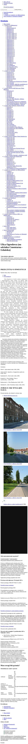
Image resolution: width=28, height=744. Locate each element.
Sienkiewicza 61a (11, 143)
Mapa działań (7, 24)
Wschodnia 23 (10, 112)
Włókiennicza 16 (11, 54)
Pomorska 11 (10, 107)
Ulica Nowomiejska (11, 125)
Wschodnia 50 (10, 58)
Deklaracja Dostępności (9, 724)
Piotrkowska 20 (10, 218)
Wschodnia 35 (10, 115)
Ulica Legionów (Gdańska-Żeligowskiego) (17, 192)
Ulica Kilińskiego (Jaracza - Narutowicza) (16, 103)
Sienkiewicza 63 (10, 144)
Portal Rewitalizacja (8, 12)
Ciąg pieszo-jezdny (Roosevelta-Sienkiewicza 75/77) (14, 166)
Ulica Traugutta (10, 83)
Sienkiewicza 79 (10, 164)
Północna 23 (9, 109)
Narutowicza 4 (10, 72)
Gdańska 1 (9, 171)
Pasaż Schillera (10, 149)
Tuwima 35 (9, 93)
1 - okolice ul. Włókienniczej (10, 25)
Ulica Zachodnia (10, 135)
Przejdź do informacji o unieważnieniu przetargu (12, 610)
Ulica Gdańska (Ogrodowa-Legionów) (16, 196)
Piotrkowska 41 (10, 222)
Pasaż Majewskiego (11, 62)
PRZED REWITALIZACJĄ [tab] (10, 395)
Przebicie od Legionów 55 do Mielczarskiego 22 (14, 186)
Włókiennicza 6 (10, 45)
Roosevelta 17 (10, 160)
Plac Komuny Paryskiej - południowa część (17, 155)
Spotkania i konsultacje (9, 708)
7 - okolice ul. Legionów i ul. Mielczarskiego (14, 15)
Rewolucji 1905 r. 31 (12, 38)
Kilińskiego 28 (10, 30)
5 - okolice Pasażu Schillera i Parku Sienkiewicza (15, 136)
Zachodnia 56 (10, 117)
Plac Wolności (10, 120)
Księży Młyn (7, 226)
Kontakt (5, 725)
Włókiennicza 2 (10, 40)
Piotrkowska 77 (10, 74)
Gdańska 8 (9, 199)
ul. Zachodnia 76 (8, 235)
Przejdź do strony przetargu (7, 585)
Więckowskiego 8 (11, 224)
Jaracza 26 (9, 26)
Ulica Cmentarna (11, 191)
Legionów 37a (10, 172)
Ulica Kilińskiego (11, 65)
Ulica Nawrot (10, 147)
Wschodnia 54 (10, 61)
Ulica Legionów (10, 124)
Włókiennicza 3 (10, 41)
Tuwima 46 (9, 95)
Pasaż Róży (9, 121)
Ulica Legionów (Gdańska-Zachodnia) (16, 210)
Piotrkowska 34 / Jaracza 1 (13, 219)
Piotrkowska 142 (11, 157)
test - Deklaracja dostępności (10, 728)
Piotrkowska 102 (11, 137)
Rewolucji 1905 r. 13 (12, 33)
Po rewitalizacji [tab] (7, 276)
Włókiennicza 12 (11, 50)
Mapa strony (6, 727)
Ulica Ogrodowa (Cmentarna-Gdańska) (13, 16)
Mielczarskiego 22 (11, 178)
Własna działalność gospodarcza (14, 239)
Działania (6, 13)
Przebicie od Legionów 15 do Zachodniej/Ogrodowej (14, 202)
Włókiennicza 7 (10, 46)
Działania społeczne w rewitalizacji (12, 236)
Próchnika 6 (9, 216)
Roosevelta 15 (10, 159)
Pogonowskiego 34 (11, 28)
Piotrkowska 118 (10, 141)
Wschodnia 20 (10, 111)
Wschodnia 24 (10, 113)
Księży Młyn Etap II (11, 228)
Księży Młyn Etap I (11, 227)
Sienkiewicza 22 (10, 76)
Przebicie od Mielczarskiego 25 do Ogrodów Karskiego (15, 184)
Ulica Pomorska (10, 129)
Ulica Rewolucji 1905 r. (12, 66)
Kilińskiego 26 (10, 29)
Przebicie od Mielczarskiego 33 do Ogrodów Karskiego (15, 181)
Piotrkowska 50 (10, 223)
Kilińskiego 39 (10, 91)
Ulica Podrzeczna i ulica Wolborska (15, 128)
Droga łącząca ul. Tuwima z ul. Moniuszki (17, 234)
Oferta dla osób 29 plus (12, 240)
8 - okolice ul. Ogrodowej (10, 198)
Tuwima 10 (9, 232)
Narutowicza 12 (10, 73)
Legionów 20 (10, 200)
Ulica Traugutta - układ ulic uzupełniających (17, 84)
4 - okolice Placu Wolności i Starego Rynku (14, 105)
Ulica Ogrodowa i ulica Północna (14, 127)
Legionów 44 (10, 174)
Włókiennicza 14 (11, 52)
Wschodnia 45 (10, 57)
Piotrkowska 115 (10, 140)
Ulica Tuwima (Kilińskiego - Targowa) (16, 104)
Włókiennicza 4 (10, 42)
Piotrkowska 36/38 (11, 220)
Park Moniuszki (10, 97)
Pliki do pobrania (8, 718)
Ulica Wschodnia (11, 69)
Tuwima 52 (9, 96)
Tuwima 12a (9, 80)
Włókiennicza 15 (11, 53)
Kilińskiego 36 (10, 32)
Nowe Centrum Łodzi (9, 230)
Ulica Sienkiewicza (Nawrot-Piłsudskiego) (17, 168)
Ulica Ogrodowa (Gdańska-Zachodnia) (16, 211)
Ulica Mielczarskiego (12, 194)
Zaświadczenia (7, 706)
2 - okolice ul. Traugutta (9, 70)
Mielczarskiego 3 (11, 175)
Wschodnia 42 (10, 116)
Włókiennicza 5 (10, 44)
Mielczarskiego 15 (11, 176)
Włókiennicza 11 (10, 49)
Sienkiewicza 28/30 (11, 78)
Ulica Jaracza (10, 64)
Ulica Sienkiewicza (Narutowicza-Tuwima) (17, 81)
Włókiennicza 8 (10, 48)
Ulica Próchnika (10, 131)
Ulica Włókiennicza (11, 68)
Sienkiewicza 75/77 (11, 163)
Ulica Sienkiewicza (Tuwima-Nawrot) (16, 148)
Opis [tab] (5, 275)
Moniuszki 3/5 (10, 231)
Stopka (5, 4)
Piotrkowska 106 (11, 139)
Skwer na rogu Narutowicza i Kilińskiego (16, 101)
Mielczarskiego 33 (11, 179)
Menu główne (7, 1)
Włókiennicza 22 (11, 56)
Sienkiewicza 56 (10, 161)
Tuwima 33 (9, 92)
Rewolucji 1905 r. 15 (12, 34)
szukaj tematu (18, 9)
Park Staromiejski (11, 119)
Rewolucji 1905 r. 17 (12, 36)
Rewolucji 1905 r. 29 (12, 37)
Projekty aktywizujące (9, 238)
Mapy (5, 719)
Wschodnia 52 (10, 60)
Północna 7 (9, 108)
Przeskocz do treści (8, 3)
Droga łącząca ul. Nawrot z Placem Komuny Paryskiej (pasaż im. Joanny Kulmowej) (15, 152)
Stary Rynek (9, 123)
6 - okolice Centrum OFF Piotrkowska (13, 156)
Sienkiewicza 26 (10, 77)
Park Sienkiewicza (11, 145)
